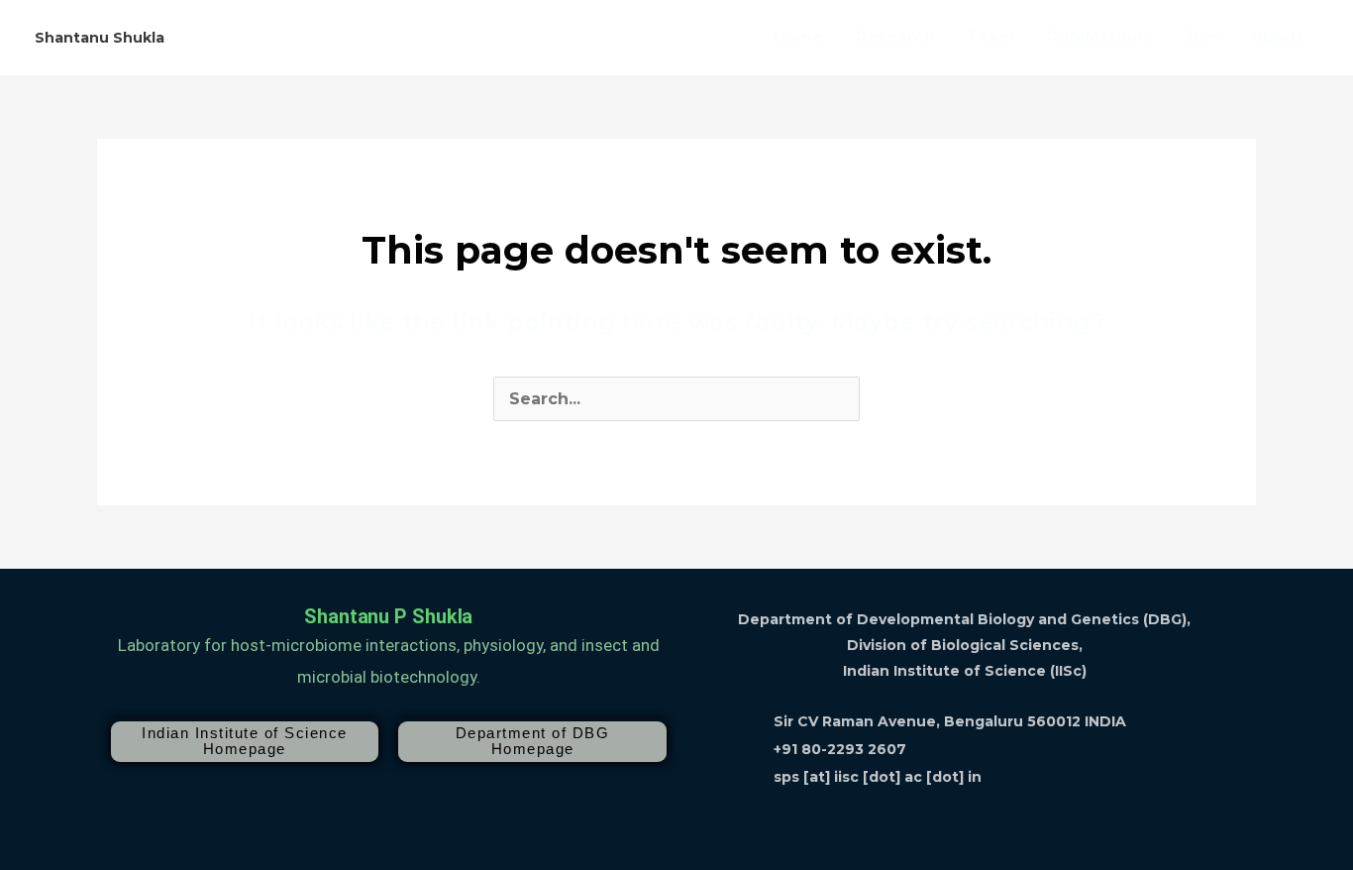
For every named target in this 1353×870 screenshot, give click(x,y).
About (1276, 37)
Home (799, 37)
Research (895, 37)
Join (1201, 37)
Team (991, 37)
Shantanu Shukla (99, 38)
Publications (1099, 37)
